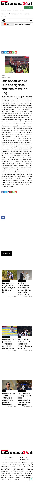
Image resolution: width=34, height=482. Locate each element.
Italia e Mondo (6, 11)
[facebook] (2, 52)
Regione (15, 11)
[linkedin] (8, 52)
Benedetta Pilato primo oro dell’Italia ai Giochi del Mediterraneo (9, 344)
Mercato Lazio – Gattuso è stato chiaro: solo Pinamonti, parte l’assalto (25, 344)
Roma (23, 11)
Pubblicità (25, 457)
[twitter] (5, 52)
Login (28, 8)
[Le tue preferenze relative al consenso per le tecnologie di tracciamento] (31, 479)
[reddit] (16, 52)
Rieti (21, 14)
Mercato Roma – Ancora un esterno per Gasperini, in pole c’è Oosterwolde (9, 399)
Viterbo (4, 14)
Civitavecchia (13, 14)
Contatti (9, 459)
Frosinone (28, 14)
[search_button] (27, 20)
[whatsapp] (13, 52)
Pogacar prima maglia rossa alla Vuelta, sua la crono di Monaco (8, 287)
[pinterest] (10, 52)
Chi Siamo (10, 457)
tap (31, 20)
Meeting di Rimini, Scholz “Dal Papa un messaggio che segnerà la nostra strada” (24, 289)
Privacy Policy (26, 459)
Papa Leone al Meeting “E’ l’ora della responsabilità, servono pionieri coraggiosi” (24, 399)
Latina (4, 17)
